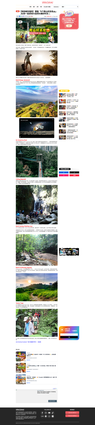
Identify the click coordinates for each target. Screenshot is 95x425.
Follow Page (63, 254)
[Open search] (77, 6)
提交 (69, 25)
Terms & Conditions (72, 415)
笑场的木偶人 (49, 16)
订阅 (69, 337)
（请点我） (39, 342)
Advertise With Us (72, 412)
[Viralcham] (47, 2)
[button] (37, 128)
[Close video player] (53, 119)
